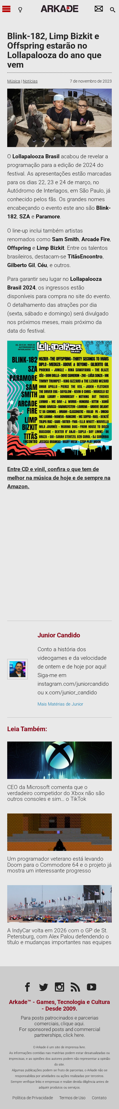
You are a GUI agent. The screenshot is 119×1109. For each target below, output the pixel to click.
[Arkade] (59, 8)
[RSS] (75, 986)
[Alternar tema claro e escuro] (20, 9)
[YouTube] (91, 986)
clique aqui (72, 1023)
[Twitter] (43, 986)
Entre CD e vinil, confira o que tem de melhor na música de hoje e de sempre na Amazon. (58, 478)
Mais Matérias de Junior (60, 704)
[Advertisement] (59, 555)
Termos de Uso (72, 1097)
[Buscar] (112, 9)
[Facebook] (27, 986)
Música (13, 81)
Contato (99, 1097)
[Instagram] (59, 986)
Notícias (30, 81)
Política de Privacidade (32, 1097)
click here (73, 1035)
